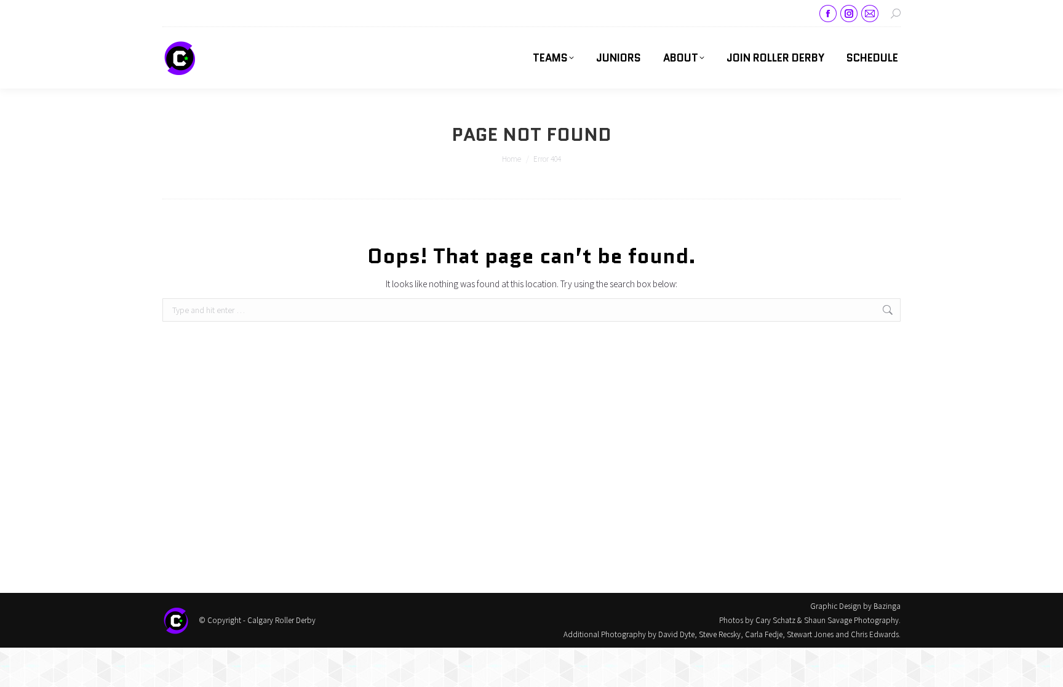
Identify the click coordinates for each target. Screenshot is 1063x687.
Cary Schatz (775, 620)
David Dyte (676, 634)
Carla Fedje (763, 634)
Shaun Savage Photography (851, 620)
